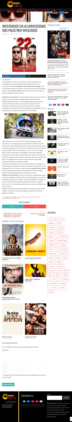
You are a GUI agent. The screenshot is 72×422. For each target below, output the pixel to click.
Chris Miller (13, 197)
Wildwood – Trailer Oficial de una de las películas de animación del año (63, 121)
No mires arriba (7, 337)
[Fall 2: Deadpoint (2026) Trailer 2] (52, 130)
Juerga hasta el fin (30, 337)
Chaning (7, 197)
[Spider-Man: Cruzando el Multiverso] (35, 270)
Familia (51, 257)
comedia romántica (62, 240)
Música (65, 275)
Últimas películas (15, 12)
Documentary (52, 253)
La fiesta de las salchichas (33, 258)
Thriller (62, 287)
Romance (65, 279)
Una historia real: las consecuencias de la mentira (11, 298)
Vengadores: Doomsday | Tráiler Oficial (63, 144)
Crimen (51, 249)
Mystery (58, 275)
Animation (60, 227)
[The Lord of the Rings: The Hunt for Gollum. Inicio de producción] (52, 160)
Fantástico (59, 262)
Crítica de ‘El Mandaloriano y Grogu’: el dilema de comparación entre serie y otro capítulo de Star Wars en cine (58, 83)
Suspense (62, 283)
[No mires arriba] (12, 319)
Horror (58, 270)
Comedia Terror (53, 245)
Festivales (4, 405)
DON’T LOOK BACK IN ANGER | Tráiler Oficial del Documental (63, 113)
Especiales (45, 10)
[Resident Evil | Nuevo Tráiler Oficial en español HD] (52, 137)
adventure (51, 223)
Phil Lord (16, 198)
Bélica (50, 236)
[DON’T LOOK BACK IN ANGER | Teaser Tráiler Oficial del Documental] (52, 184)
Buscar (49, 394)
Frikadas (28, 10)
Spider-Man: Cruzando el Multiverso (32, 280)
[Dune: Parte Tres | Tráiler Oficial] (52, 176)
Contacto (9, 405)
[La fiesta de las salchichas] (35, 240)
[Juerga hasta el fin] (35, 319)
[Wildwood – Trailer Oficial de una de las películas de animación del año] (52, 121)
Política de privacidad (7, 407)
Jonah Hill (11, 198)
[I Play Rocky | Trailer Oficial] (52, 153)
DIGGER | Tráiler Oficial (63, 167)
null (54, 279)
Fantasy (65, 257)
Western (51, 292)
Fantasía (51, 262)
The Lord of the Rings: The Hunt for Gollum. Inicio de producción (63, 160)
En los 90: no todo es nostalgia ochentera (11, 258)
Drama (61, 253)
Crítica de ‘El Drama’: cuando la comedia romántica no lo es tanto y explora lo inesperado (57, 91)
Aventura (51, 232)
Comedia (51, 240)
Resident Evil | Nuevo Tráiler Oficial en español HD (64, 137)
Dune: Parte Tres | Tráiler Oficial (62, 175)
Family (57, 257)
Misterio (66, 270)
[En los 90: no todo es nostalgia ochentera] (12, 240)
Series (36, 10)
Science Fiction (52, 283)
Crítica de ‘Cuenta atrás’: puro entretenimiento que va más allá (58, 61)
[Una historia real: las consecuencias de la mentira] (12, 279)
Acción (52, 70)
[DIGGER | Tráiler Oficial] (52, 168)
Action (62, 219)
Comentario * (5, 350)
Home (3, 404)
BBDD (54, 10)
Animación (51, 227)
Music (50, 275)
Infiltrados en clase (27, 197)
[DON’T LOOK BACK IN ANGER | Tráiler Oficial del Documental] (52, 113)
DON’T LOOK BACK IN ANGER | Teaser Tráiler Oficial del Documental (63, 184)
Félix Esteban (6, 34)
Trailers (7, 404)
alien (59, 223)
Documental (64, 249)
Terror (55, 287)
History (51, 270)
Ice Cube (19, 197)
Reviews (20, 10)
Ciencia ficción (63, 236)
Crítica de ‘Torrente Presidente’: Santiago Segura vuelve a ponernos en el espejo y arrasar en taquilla (58, 98)
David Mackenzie (63, 70)
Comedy (63, 245)
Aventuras (60, 232)
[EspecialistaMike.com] (14, 7)
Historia (61, 266)
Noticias (11, 10)
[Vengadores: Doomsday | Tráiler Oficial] (52, 145)
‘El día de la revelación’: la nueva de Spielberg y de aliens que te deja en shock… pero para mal (56, 76)
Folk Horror (52, 266)
